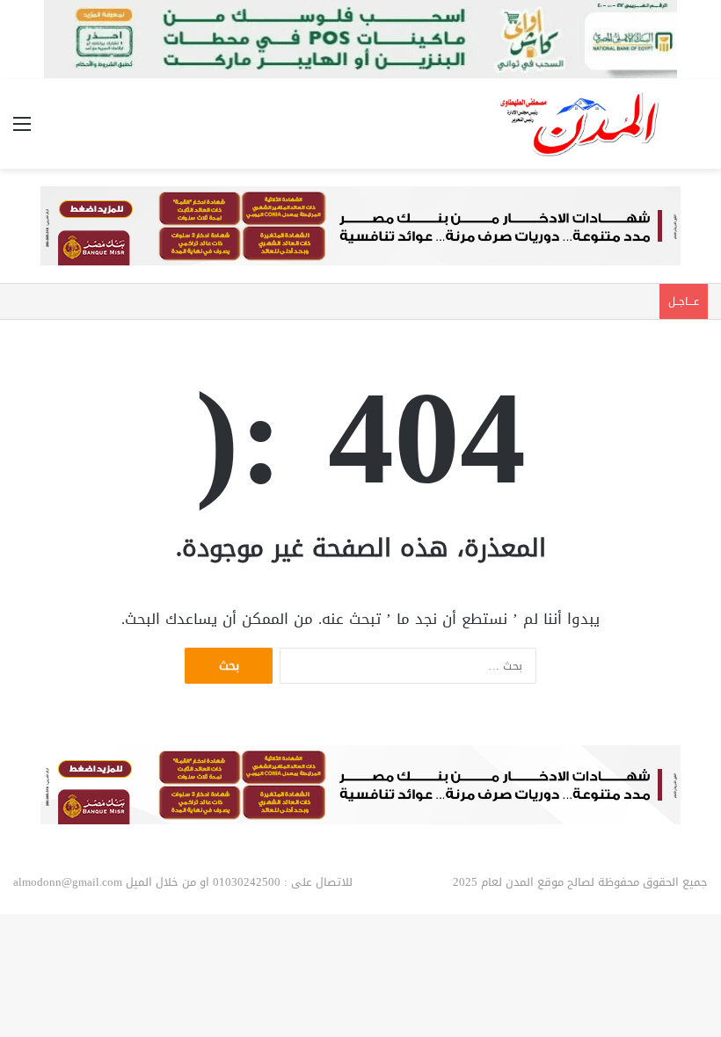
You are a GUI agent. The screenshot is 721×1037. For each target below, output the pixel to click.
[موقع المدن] (580, 123)
